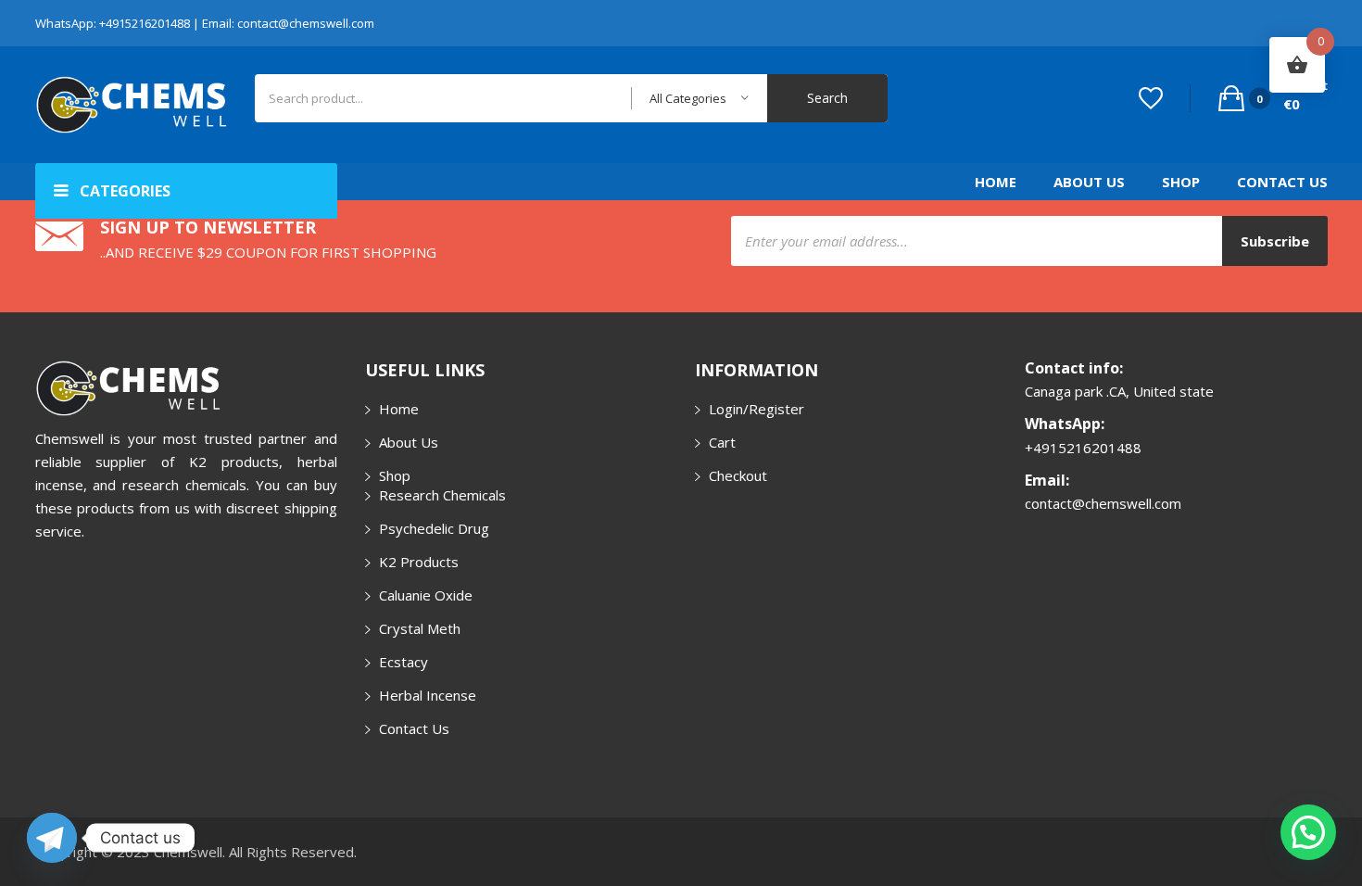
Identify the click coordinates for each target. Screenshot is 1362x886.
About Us (1089, 181)
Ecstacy (403, 661)
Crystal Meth (419, 628)
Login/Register (756, 408)
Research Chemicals (442, 495)
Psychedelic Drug (434, 528)
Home (995, 181)
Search (827, 98)
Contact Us (1282, 181)
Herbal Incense (427, 695)
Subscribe (1275, 241)
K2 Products (419, 561)
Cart (722, 442)
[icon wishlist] (1151, 98)
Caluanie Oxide (426, 595)
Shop (1181, 181)
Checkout (738, 475)
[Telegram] (52, 838)
